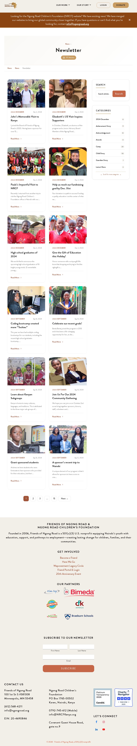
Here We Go (68, 562)
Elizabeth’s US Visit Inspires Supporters (67, 118)
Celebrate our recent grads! (67, 323)
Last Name (82, 650)
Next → (64, 498)
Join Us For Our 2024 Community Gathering (64, 396)
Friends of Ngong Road (17, 5)
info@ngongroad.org (77, 24)
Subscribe (68, 668)
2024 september (18, 319)
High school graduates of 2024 (24, 254)
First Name (55, 650)
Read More (15, 138)
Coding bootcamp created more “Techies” (25, 325)
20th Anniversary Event (68, 574)
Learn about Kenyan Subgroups (21, 396)
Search (119, 93)
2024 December (17, 112)
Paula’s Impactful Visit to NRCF (24, 186)
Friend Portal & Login (68, 570)
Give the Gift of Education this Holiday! (66, 254)
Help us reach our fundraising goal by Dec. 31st (67, 186)
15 (54, 498)
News (67, 44)
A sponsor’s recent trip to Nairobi (66, 464)
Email (68, 660)
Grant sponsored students (25, 462)
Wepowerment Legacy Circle (68, 566)
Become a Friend (68, 558)
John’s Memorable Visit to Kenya (25, 118)
